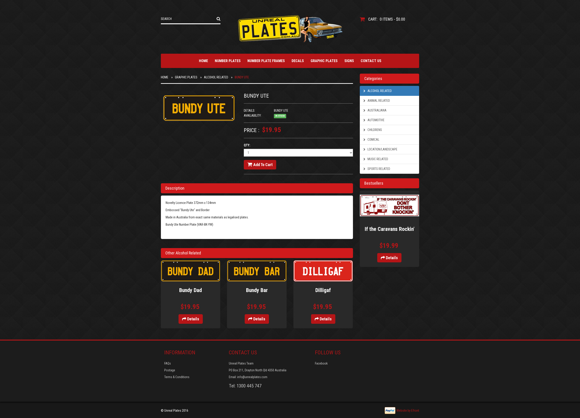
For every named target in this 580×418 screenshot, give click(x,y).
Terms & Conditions (176, 377)
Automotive (375, 120)
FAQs (167, 363)
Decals (298, 61)
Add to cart (263, 164)
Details (192, 319)
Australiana (377, 110)
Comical (373, 139)
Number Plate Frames (266, 61)
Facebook (321, 363)
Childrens (374, 130)
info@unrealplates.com (252, 377)
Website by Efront (407, 410)
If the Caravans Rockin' (389, 229)
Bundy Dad (190, 290)
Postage (169, 370)
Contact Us (371, 61)
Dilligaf (323, 290)
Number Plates (228, 61)
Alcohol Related (216, 77)
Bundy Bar (257, 290)
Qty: (247, 145)
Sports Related (378, 169)
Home (203, 61)
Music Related (377, 159)
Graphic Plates (324, 61)
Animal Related (378, 100)
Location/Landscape (382, 149)
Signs (349, 61)
